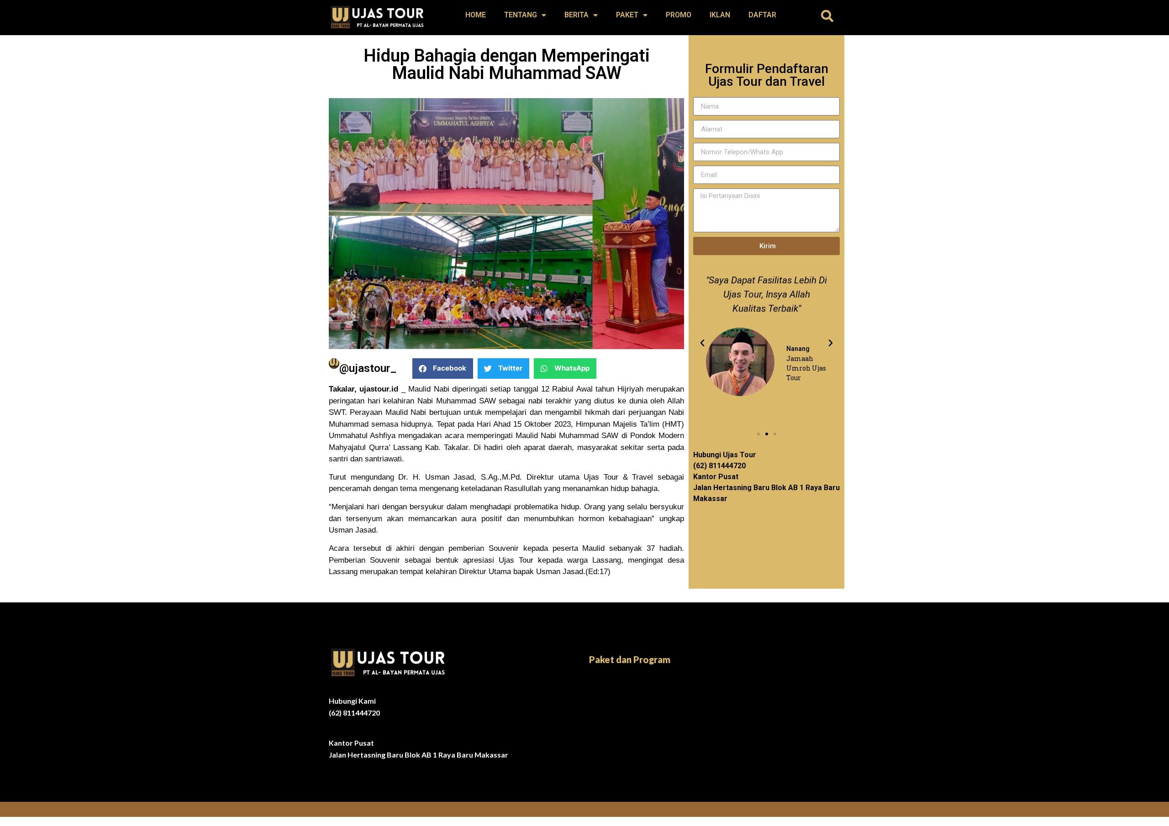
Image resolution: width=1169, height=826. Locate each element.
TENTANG (520, 14)
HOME (475, 14)
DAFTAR (762, 14)
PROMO (678, 14)
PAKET (627, 14)
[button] (827, 16)
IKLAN (720, 14)
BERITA (576, 14)
